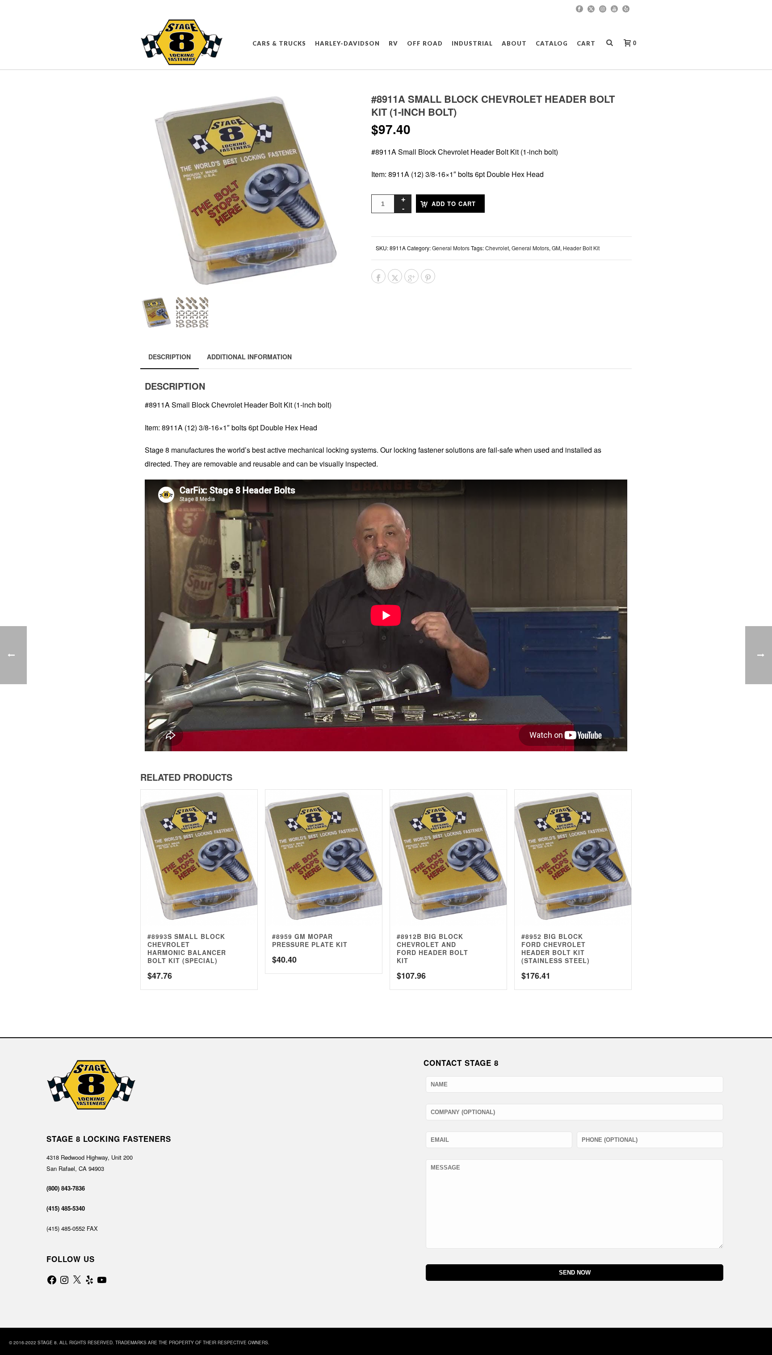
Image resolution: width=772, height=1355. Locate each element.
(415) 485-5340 (65, 1208)
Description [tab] (169, 356)
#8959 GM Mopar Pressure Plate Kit (310, 940)
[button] (333, 111)
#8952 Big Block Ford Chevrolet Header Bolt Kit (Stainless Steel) (555, 948)
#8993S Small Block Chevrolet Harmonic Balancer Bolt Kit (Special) (186, 948)
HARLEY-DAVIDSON (347, 43)
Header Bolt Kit (581, 248)
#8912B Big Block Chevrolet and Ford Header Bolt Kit (432, 948)
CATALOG (552, 43)
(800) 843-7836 (65, 1188)
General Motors (451, 248)
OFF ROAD (425, 43)
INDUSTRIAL (472, 43)
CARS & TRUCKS (279, 43)
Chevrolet (497, 248)
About (514, 43)
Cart (586, 43)
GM (556, 248)
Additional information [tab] (249, 356)
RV (393, 43)
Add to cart (454, 203)
